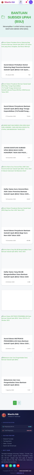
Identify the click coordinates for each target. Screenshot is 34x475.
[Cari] (31, 2)
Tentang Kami (7, 441)
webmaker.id (20, 473)
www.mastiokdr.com (25, 470)
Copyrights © (6, 470)
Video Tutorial (7, 443)
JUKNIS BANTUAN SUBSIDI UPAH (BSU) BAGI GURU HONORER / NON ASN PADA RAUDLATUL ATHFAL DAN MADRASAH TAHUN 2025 (15, 152)
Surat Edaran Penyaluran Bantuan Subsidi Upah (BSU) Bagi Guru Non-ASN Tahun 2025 (17, 233)
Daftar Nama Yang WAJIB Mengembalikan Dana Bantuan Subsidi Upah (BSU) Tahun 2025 (16, 274)
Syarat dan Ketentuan (9, 446)
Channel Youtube (8, 439)
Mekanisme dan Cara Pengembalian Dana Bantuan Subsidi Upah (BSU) (15, 382)
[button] (26, 2)
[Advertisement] (17, 301)
